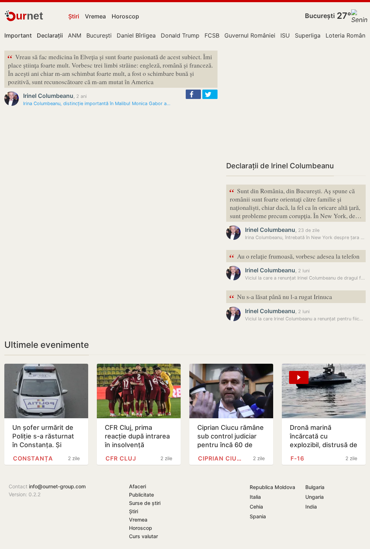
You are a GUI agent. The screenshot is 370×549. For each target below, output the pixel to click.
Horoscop (125, 16)
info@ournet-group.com (57, 486)
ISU (285, 35)
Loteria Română (347, 35)
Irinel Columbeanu (48, 95)
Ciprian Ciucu (221, 458)
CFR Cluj (121, 458)
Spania (258, 516)
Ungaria (314, 497)
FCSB (212, 35)
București (320, 16)
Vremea (95, 16)
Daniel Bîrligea (136, 35)
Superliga (307, 35)
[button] (193, 94)
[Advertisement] (296, 101)
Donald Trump (180, 35)
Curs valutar (143, 536)
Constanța (33, 458)
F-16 (297, 458)
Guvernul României (249, 35)
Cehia (256, 506)
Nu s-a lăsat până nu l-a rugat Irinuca (280, 297)
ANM (74, 35)
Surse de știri (144, 503)
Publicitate (141, 495)
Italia (255, 497)
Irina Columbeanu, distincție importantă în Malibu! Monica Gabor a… (97, 103)
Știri (73, 16)
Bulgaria (314, 487)
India (311, 506)
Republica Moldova (272, 487)
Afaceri (137, 486)
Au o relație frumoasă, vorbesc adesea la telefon (294, 257)
